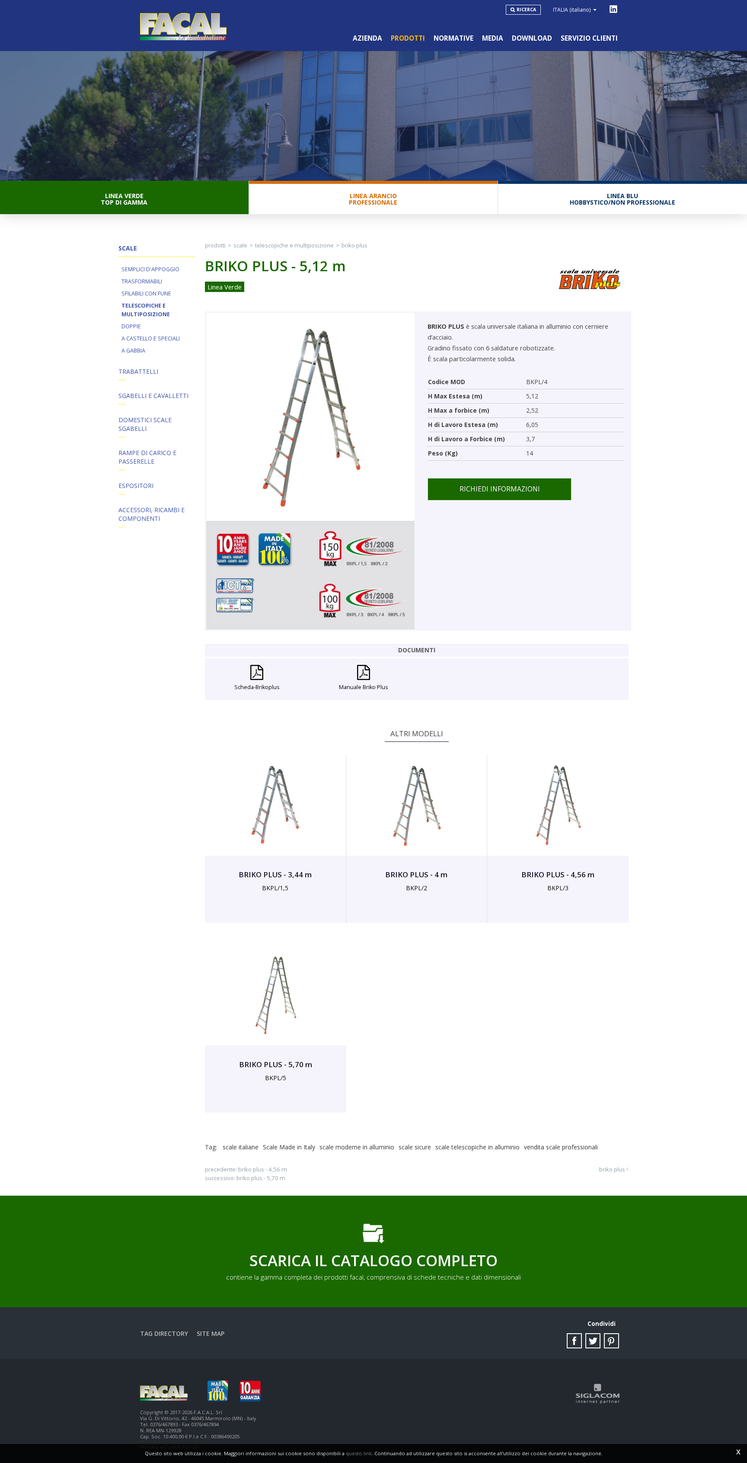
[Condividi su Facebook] (574, 1340)
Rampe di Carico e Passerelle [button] (147, 457)
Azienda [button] (367, 38)
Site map (210, 1333)
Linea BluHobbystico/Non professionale (622, 199)
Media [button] (492, 38)
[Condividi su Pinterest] (611, 1340)
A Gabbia (133, 350)
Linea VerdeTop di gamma (124, 199)
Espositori (135, 485)
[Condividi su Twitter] (592, 1340)
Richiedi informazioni (500, 489)
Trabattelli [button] (138, 371)
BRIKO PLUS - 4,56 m (262, 1169)
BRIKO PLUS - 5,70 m (260, 1178)
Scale (240, 245)
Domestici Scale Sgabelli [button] (145, 424)
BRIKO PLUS (354, 245)
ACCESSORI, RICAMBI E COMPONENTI (151, 514)
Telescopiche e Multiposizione (145, 310)
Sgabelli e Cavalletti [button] (153, 395)
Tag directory (164, 1333)
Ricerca (526, 9)
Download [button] (532, 38)
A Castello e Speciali (150, 338)
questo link (359, 1453)
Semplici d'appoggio (150, 269)
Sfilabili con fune (146, 293)
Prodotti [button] (408, 38)
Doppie (131, 326)
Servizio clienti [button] (589, 38)
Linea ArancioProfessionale (373, 199)
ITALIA (572, 9)
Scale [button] (127, 248)
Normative (453, 38)
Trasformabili (141, 281)
